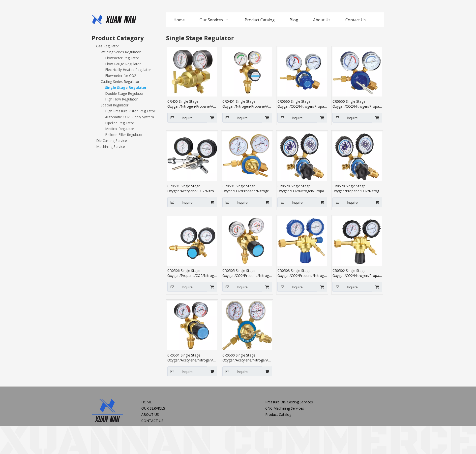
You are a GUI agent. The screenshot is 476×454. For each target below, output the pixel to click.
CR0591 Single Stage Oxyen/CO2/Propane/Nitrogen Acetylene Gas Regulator (246, 189)
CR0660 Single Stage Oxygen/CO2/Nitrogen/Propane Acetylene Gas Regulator (302, 104)
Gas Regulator (107, 46)
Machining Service (110, 146)
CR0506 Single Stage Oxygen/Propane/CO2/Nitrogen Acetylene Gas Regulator (192, 273)
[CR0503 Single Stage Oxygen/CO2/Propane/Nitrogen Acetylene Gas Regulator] (302, 240)
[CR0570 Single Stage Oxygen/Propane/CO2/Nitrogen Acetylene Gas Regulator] (357, 156)
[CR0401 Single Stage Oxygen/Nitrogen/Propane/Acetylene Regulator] (247, 71)
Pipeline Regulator (119, 123)
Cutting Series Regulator (120, 81)
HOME (146, 402)
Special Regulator (114, 105)
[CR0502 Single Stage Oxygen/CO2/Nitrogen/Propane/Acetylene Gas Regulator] (357, 240)
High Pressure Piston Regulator (130, 111)
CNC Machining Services (284, 408)
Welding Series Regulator (121, 52)
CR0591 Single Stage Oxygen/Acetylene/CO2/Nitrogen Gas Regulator (192, 189)
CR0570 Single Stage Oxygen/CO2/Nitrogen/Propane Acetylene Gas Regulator (302, 189)
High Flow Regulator (121, 99)
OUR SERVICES (153, 408)
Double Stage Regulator (124, 93)
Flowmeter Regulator (122, 58)
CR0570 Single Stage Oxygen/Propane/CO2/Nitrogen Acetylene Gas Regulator (357, 189)
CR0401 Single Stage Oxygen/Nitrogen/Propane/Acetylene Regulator (247, 104)
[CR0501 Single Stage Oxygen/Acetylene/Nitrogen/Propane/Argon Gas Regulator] (192, 325)
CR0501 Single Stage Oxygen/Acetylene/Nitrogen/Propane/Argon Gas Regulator (192, 358)
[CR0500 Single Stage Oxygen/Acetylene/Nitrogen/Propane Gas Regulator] (247, 325)
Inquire (187, 118)
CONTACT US (152, 420)
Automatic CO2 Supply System (129, 117)
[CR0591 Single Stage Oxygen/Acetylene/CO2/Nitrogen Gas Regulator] (192, 156)
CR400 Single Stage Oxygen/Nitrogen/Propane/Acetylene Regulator (192, 104)
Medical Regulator (119, 128)
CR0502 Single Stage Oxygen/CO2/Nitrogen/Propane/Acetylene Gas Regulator (357, 273)
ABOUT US (150, 414)
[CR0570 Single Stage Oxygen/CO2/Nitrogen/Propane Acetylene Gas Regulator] (302, 156)
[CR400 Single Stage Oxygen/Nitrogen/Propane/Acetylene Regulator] (192, 71)
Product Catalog (278, 414)
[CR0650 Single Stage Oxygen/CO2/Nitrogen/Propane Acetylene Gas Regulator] (357, 71)
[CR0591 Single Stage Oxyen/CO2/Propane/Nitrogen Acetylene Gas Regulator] (247, 156)
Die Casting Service (111, 140)
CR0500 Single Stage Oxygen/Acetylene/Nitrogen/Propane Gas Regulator (247, 358)
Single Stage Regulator (126, 87)
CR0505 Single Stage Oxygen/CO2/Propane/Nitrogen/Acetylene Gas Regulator (247, 273)
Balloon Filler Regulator (124, 134)
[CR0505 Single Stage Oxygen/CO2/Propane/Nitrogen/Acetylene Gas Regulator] (247, 240)
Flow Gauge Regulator (123, 64)
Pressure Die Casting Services (289, 402)
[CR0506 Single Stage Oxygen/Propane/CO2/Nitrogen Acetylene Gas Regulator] (192, 240)
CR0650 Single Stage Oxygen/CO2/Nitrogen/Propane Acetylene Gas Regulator (357, 104)
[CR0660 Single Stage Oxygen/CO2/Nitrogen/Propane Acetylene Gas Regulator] (302, 71)
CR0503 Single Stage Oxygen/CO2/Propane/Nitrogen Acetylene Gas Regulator (302, 273)
